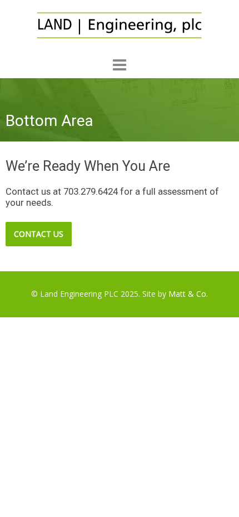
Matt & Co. (188, 293)
